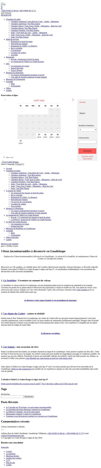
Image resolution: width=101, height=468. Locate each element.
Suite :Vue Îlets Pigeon (20, 37)
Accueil (9, 168)
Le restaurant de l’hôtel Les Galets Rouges (27, 62)
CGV (8, 460)
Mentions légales (12, 456)
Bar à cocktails (16, 48)
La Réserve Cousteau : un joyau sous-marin (23, 412)
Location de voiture (18, 53)
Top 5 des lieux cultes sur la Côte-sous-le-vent (59, 384)
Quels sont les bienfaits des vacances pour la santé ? (21, 384)
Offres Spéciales (12, 237)
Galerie (9, 90)
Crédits (8, 465)
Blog (13, 84)
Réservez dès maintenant (21, 369)
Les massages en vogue (20, 66)
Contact (9, 451)
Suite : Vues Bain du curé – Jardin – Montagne (29, 33)
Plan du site (10, 463)
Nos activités (16, 206)
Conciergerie (16, 50)
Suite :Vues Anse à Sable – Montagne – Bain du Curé (32, 35)
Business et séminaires (14, 208)
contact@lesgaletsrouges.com (12, 436)
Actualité (9, 82)
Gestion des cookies (13, 458)
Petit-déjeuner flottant (19, 44)
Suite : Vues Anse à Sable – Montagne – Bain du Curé (32, 186)
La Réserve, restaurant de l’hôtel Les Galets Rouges (31, 220)
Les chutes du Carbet (14, 313)
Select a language (8, 164)
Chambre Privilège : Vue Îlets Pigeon (25, 182)
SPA (7, 64)
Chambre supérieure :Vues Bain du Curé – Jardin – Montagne (35, 21)
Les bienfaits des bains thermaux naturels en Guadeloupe (28, 409)
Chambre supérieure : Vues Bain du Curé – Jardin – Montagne (35, 173)
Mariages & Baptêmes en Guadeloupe (20, 228)
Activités (14, 55)
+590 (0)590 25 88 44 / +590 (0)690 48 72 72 (65, 433)
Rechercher (5, 394)
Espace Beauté (16, 70)
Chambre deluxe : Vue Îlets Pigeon (24, 177)
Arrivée (82, 102)
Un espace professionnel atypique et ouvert (27, 75)
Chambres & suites (13, 19)
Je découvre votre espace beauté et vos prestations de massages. (50, 300)
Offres (8, 88)
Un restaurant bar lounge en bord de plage (27, 193)
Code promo (83, 138)
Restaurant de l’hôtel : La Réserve (24, 46)
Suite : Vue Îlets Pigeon (20, 188)
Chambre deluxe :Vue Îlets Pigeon (24, 28)
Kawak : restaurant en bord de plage (25, 59)
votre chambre (82, 290)
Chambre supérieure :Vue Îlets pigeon (25, 24)
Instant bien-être (17, 68)
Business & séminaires (14, 73)
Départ (82, 113)
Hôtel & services (12, 39)
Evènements (15, 86)
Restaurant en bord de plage (22, 42)
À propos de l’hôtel (13, 191)
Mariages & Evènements (15, 79)
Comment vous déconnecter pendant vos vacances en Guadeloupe (31, 416)
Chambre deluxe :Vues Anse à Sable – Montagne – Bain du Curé (36, 26)
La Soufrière (9, 280)
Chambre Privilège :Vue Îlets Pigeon (25, 30)
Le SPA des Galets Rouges (16, 222)
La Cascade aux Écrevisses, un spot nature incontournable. (28, 407)
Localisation (10, 454)
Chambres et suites (13, 171)
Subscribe (5, 447)
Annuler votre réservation (87, 157)
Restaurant (10, 57)
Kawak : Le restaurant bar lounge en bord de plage (30, 217)
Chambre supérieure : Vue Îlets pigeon (26, 175)
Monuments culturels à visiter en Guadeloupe (23, 414)
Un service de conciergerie (21, 202)
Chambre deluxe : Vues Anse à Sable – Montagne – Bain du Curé (36, 180)
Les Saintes (9, 347)
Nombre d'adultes (86, 125)
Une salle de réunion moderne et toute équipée (29, 77)
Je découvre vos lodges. (50, 333)
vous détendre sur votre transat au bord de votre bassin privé (48, 358)
